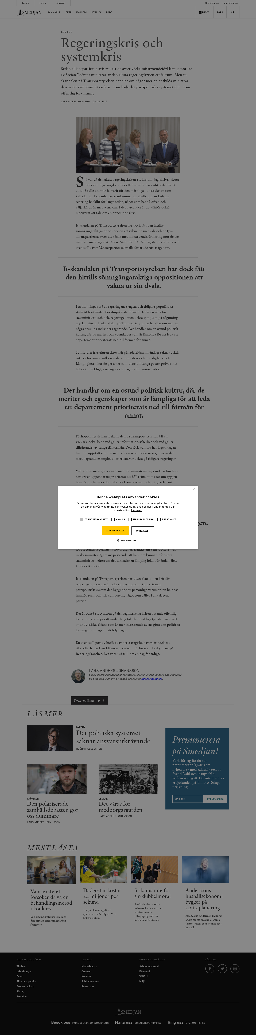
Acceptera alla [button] (115, 531)
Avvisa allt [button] (143, 531)
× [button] (193, 489)
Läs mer (136, 510)
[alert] (128, 517)
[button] (128, 540)
